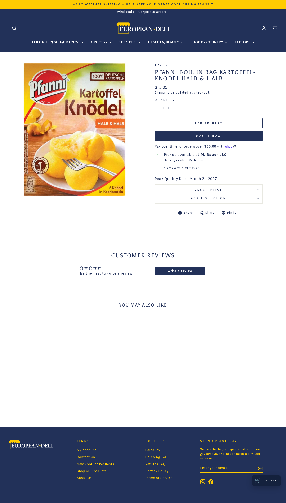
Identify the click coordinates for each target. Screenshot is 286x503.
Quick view (40, 377)
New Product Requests (95, 464)
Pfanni (162, 65)
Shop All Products (92, 471)
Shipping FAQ (156, 457)
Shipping (162, 92)
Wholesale (125, 12)
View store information (182, 167)
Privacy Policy (157, 471)
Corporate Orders (152, 12)
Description (208, 189)
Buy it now (209, 135)
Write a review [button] (179, 271)
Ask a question (208, 198)
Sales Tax (152, 450)
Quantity (165, 100)
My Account (86, 450)
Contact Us (86, 457)
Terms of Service (159, 478)
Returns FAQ (155, 464)
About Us (84, 478)
